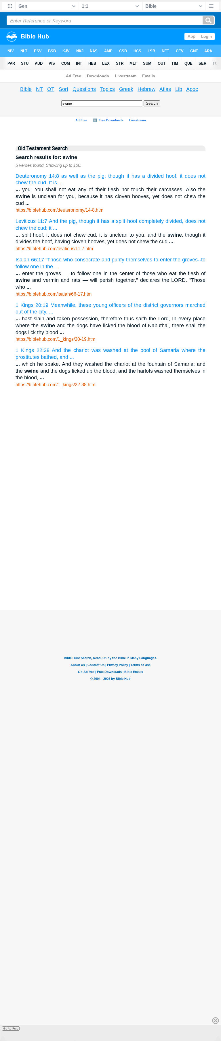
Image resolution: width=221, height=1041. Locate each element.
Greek (126, 89)
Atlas (165, 89)
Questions (84, 89)
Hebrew (146, 89)
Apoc (192, 89)
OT (50, 89)
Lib (178, 89)
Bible (26, 89)
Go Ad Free (10, 1028)
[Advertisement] (110, 525)
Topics (107, 89)
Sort (63, 89)
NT (39, 89)
